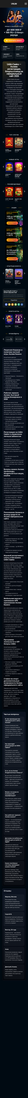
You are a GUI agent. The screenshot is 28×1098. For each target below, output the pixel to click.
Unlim (14, 4)
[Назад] (3, 142)
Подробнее (14, 300)
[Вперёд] (24, 142)
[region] (14, 146)
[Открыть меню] (26, 4)
